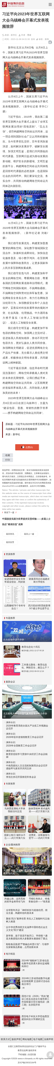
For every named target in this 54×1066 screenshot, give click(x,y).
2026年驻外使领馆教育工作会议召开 (24, 737)
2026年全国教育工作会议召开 (21, 745)
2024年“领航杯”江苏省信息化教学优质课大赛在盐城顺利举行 (35, 963)
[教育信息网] (13, 4)
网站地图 (27, 1039)
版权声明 (16, 1039)
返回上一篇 (29, 534)
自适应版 (32, 1054)
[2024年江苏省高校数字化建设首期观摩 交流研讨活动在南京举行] (12, 983)
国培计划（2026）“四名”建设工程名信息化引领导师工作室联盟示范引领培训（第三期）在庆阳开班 (35, 1000)
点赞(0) (29, 447)
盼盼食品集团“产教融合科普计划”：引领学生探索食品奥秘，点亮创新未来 (27, 945)
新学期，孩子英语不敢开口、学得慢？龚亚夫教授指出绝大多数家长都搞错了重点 (27, 937)
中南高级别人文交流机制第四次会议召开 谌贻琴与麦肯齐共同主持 (27, 767)
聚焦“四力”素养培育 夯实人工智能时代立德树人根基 (28, 920)
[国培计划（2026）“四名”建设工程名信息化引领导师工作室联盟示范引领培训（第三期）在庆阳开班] (12, 1001)
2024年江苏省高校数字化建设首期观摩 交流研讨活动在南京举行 (36, 981)
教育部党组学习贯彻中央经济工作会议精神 (27, 755)
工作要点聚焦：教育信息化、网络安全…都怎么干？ (35, 666)
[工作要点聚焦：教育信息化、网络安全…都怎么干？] (12, 669)
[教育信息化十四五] (12, 651)
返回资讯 (10, 534)
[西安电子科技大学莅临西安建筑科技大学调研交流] (12, 1021)
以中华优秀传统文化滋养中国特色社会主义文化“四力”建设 (27, 928)
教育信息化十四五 (31, 647)
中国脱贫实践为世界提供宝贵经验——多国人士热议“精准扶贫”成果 (26, 522)
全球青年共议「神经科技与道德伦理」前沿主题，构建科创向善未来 (27, 911)
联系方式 (5, 1039)
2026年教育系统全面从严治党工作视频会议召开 (27, 727)
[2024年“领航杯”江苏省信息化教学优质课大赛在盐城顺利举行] (12, 965)
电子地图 (37, 1039)
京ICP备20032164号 (27, 1062)
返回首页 (10, 542)
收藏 (7, 455)
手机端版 (22, 1054)
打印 (7, 460)
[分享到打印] (50, 42)
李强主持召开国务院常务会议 (21, 777)
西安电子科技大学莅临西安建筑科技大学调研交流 (35, 1017)
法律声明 (48, 1039)
